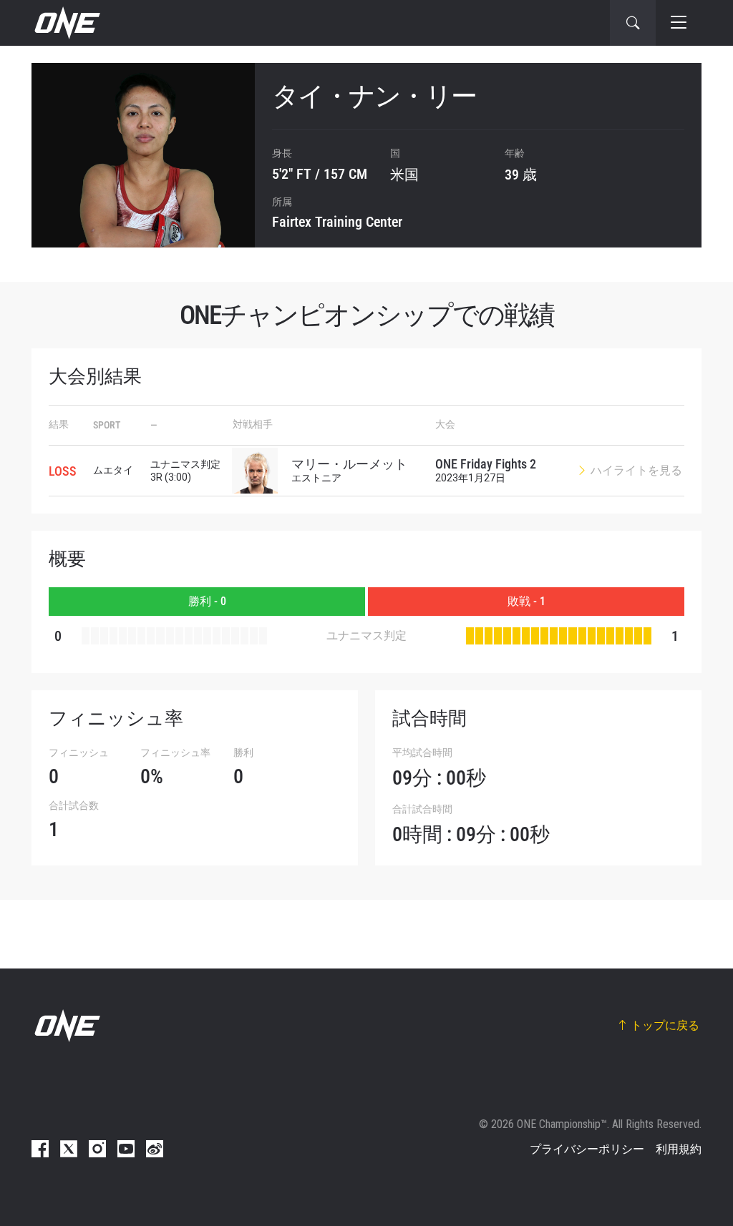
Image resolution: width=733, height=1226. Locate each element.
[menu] (679, 22)
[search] (633, 23)
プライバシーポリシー (587, 1149)
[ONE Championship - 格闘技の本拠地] (65, 23)
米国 (404, 174)
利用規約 (679, 1149)
